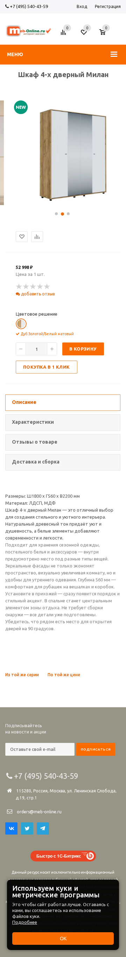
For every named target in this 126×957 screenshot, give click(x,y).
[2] (26, 286)
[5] (47, 286)
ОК (63, 938)
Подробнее (24, 922)
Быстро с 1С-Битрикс (58, 856)
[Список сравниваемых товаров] (64, 35)
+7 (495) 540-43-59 (28, 6)
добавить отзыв (37, 294)
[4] (40, 286)
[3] (33, 286)
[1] (19, 286)
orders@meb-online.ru (39, 811)
